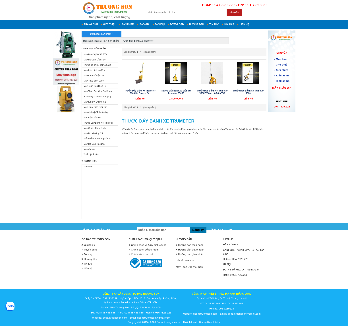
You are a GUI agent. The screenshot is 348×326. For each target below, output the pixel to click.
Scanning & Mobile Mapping (97, 96)
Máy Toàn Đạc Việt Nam (190, 266)
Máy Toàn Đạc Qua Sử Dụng (98, 91)
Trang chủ (91, 24)
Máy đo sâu (89, 149)
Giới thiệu (109, 24)
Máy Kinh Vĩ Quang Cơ (95, 102)
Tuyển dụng (91, 249)
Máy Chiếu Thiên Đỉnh (95, 128)
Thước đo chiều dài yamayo (97, 65)
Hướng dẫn (196, 24)
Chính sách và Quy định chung (148, 244)
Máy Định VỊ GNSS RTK (95, 54)
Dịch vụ (160, 24)
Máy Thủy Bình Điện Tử (95, 107)
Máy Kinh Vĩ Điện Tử (94, 75)
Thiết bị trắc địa (91, 154)
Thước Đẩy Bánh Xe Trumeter (98, 123)
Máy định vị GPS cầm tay (96, 112)
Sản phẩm (128, 24)
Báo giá (145, 24)
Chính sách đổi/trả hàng (145, 249)
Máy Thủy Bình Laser (94, 81)
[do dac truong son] (107, 14)
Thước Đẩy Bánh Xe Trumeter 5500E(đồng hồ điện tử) (212, 92)
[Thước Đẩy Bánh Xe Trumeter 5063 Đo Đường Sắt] (140, 73)
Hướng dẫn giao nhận (190, 254)
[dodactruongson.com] (66, 112)
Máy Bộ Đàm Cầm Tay (94, 59)
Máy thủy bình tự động (94, 70)
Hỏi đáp (229, 24)
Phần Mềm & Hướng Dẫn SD (98, 138)
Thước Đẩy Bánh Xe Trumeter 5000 (248, 92)
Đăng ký (198, 229)
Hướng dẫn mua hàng (191, 244)
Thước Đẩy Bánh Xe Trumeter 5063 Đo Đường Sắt (140, 92)
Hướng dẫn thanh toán (191, 249)
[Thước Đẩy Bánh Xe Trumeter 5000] (248, 73)
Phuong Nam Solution (210, 322)
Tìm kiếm (234, 12)
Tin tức (214, 24)
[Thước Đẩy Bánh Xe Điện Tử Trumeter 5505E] (176, 73)
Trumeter (88, 166)
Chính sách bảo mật (142, 254)
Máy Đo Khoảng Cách (94, 133)
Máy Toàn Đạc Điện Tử (95, 86)
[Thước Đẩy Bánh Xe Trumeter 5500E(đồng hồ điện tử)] (212, 73)
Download (177, 24)
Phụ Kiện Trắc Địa (93, 117)
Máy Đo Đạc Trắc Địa (94, 144)
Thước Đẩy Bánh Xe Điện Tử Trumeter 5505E (176, 92)
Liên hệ (244, 24)
